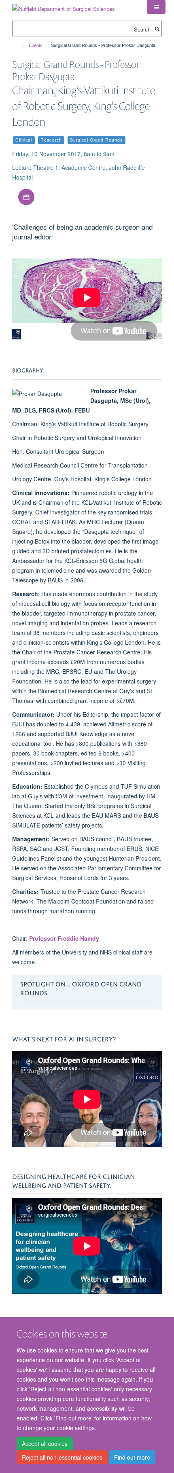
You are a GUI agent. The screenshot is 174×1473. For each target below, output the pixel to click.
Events (35, 45)
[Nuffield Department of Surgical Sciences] (63, 6)
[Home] (19, 45)
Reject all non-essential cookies (62, 1457)
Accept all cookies (45, 1443)
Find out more (132, 1457)
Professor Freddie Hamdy (64, 938)
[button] (156, 7)
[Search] (157, 28)
